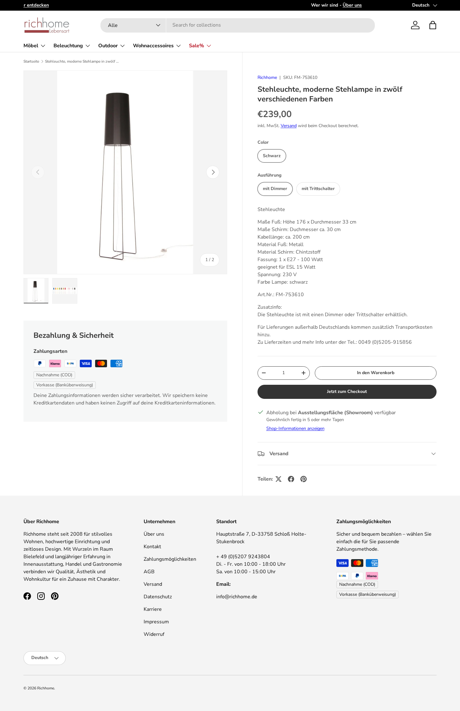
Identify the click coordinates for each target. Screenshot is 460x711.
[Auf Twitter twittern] (278, 479)
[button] (433, 25)
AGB (149, 571)
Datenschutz (158, 596)
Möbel (30, 45)
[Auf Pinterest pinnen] (303, 479)
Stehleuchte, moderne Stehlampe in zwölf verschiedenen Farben (82, 61)
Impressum (156, 621)
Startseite (31, 61)
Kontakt (152, 546)
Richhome (267, 77)
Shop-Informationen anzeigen (295, 428)
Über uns (154, 534)
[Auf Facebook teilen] (291, 479)
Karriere (153, 609)
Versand (289, 126)
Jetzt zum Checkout (347, 391)
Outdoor (108, 45)
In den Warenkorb (375, 373)
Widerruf (154, 634)
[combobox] (237, 25)
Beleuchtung (68, 45)
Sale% (196, 45)
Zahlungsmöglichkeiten (170, 559)
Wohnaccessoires (153, 45)
